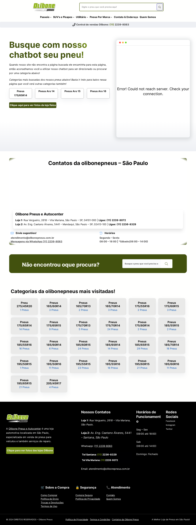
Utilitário (81, 17)
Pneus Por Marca (100, 17)
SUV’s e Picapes (62, 17)
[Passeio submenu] (51, 17)
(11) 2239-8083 (103, 445)
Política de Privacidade (87, 498)
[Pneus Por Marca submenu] (111, 17)
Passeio (44, 17)
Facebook (170, 421)
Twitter (169, 429)
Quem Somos (113, 498)
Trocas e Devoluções (52, 502)
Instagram (170, 425)
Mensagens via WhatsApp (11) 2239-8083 (36, 241)
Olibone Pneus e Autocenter (25, 428)
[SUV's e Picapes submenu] (73, 17)
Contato (110, 495)
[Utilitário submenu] (87, 17)
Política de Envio (50, 498)
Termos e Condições (100, 519)
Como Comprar (49, 495)
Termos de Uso (49, 506)
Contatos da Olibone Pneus (125, 519)
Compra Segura (83, 495)
